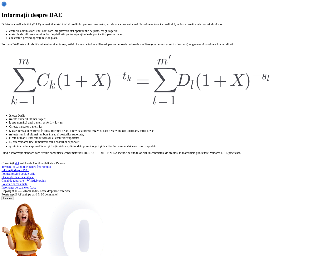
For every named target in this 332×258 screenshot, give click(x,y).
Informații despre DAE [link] (15, 170)
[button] (4, 5)
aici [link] (17, 163)
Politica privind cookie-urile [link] (18, 173)
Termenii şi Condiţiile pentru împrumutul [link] (26, 166)
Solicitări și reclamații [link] (14, 184)
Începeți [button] (7, 198)
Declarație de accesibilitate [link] (18, 177)
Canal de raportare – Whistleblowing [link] (24, 180)
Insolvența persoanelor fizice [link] (19, 187)
